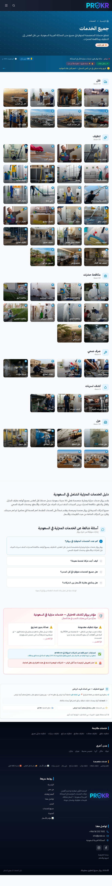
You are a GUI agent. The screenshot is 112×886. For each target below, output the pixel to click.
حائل (101, 751)
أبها (96, 751)
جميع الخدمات (48, 808)
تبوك (107, 751)
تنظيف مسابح (66, 733)
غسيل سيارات (55, 766)
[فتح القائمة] (6, 5)
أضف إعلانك (49, 794)
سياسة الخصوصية (103, 855)
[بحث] (13, 5)
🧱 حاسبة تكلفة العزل (15, 766)
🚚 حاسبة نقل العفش (30, 766)
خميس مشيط (87, 751)
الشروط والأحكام (104, 858)
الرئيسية (103, 21)
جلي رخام (64, 766)
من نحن (51, 789)
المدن (51, 803)
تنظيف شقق (104, 733)
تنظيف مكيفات (94, 766)
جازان (71, 751)
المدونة (51, 813)
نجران (77, 751)
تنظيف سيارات (53, 733)
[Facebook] (106, 847)
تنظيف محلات (91, 733)
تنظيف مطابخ (79, 733)
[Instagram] (99, 847)
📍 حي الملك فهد (76, 694)
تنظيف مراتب (84, 766)
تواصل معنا (49, 798)
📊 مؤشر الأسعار (44, 766)
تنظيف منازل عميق (38, 733)
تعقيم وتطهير (105, 766)
